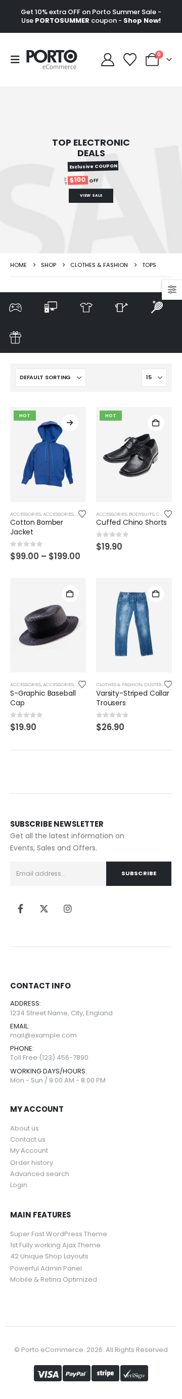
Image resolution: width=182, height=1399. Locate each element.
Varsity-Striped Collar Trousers (132, 698)
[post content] (48, 454)
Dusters (154, 684)
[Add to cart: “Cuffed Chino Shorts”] (156, 423)
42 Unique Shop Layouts (49, 1256)
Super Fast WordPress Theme (58, 1234)
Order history (31, 1162)
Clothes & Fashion (119, 684)
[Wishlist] (130, 59)
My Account (29, 1150)
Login (18, 1185)
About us (24, 1128)
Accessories (25, 514)
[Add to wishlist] (82, 514)
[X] (44, 908)
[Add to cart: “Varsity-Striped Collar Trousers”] (156, 593)
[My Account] (107, 59)
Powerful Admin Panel (46, 1268)
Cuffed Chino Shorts (131, 522)
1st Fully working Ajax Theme (55, 1245)
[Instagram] (68, 908)
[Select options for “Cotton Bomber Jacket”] (70, 423)
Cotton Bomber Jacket (36, 527)
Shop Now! (142, 20)
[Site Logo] (51, 60)
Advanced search (39, 1174)
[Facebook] (20, 908)
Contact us (28, 1139)
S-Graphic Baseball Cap (43, 698)
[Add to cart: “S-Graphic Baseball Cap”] (70, 593)
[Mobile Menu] (18, 59)
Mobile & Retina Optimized (53, 1279)
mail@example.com (43, 1035)
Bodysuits (141, 514)
